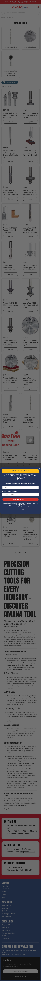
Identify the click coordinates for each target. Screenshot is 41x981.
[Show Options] (37, 494)
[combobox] (20, 494)
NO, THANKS (20, 509)
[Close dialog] (39, 469)
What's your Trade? (9, 491)
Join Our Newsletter (20, 499)
